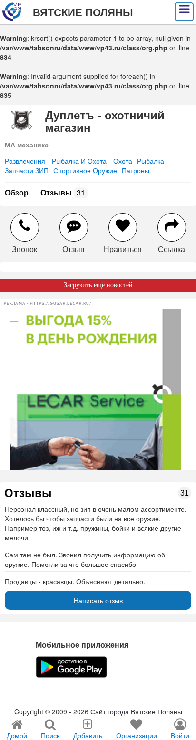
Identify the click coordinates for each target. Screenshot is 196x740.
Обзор (17, 192)
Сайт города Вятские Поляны (136, 711)
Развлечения (25, 161)
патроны (135, 170)
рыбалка (150, 161)
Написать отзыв (98, 600)
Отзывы (62, 192)
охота (122, 161)
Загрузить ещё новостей (98, 285)
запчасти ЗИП (27, 170)
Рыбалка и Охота (79, 161)
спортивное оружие (85, 170)
